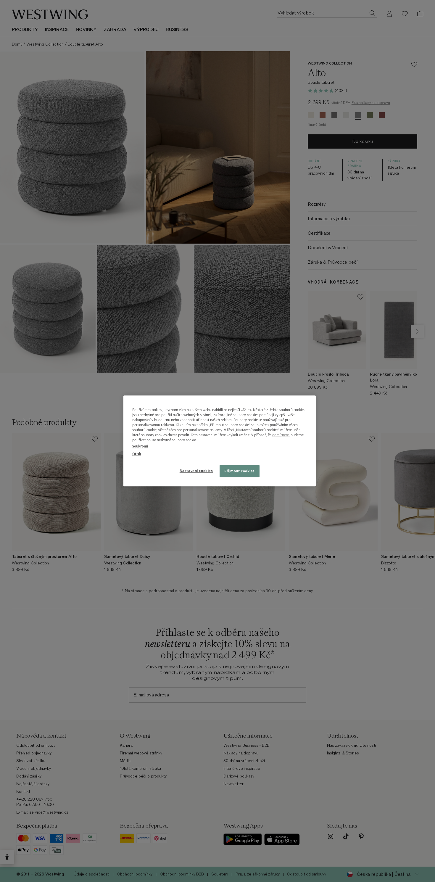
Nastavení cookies (196, 471)
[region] (219, 440)
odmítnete (280, 435)
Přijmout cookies (239, 471)
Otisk (136, 454)
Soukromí (140, 446)
